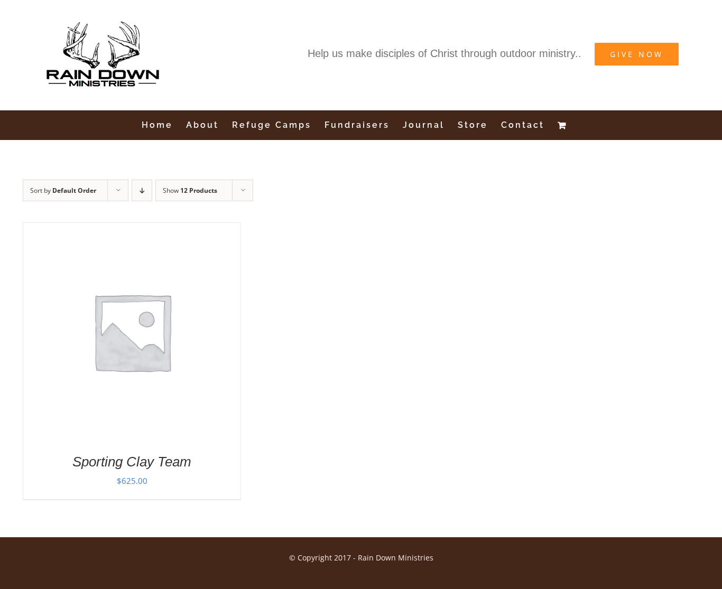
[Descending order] (142, 190)
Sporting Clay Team (131, 462)
